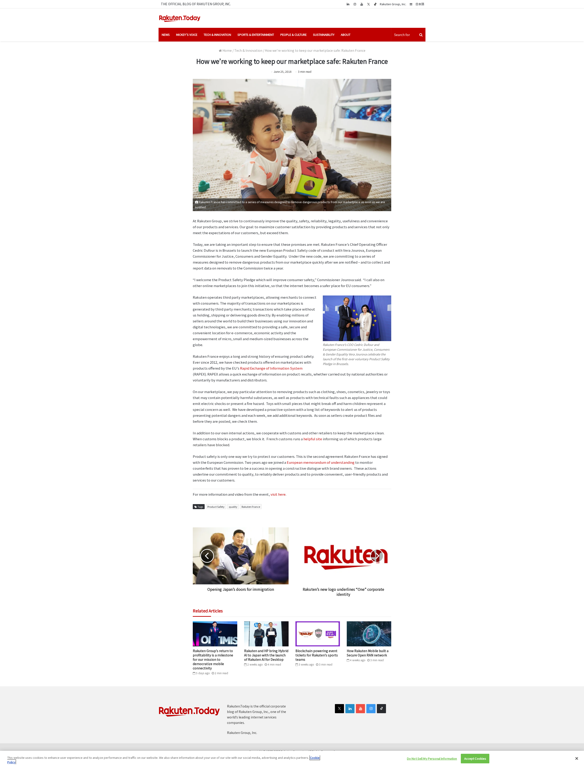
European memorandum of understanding (321, 462)
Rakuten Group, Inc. (393, 4)
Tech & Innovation (217, 34)
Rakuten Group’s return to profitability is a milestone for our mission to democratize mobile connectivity (213, 659)
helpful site (312, 438)
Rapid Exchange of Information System (271, 368)
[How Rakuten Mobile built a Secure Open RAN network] (369, 633)
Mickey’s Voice (186, 34)
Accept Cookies (475, 758)
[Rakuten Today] (180, 18)
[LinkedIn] (350, 708)
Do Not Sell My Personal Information (432, 758)
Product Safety (215, 506)
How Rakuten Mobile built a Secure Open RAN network (367, 652)
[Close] (577, 758)
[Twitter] (368, 4)
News (166, 34)
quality (233, 506)
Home (227, 50)
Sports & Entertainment (255, 34)
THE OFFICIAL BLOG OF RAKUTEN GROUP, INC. (196, 4)
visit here (278, 494)
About (345, 34)
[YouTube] (361, 4)
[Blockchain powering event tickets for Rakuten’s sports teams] (317, 633)
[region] (292, 759)
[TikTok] (375, 4)
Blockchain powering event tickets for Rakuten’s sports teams (316, 655)
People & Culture (293, 34)
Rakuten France (251, 506)
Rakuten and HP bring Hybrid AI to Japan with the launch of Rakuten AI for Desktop (266, 655)
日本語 (419, 4)
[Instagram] (354, 4)
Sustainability (323, 34)
